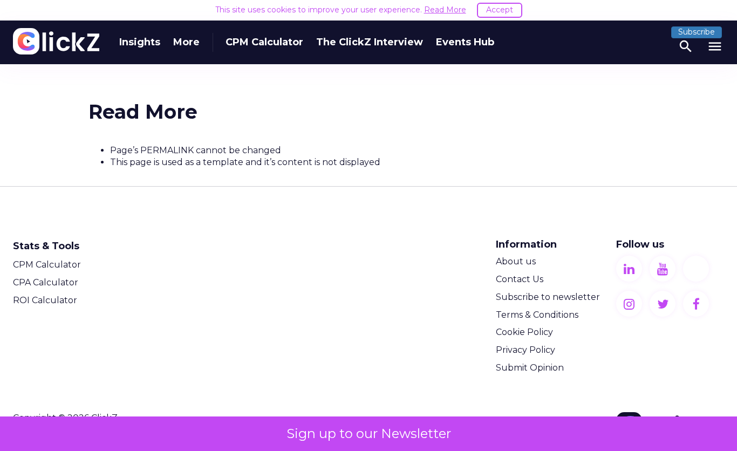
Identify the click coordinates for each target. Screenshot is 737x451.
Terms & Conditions (537, 315)
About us (516, 261)
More (186, 42)
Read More (445, 10)
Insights (139, 42)
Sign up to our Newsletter (368, 433)
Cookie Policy (524, 332)
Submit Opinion (530, 368)
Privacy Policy (525, 350)
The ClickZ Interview (369, 42)
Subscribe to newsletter (548, 297)
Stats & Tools (46, 246)
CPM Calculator (264, 42)
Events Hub (465, 42)
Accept (499, 10)
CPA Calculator (45, 282)
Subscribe (696, 32)
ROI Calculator (45, 300)
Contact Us (519, 279)
